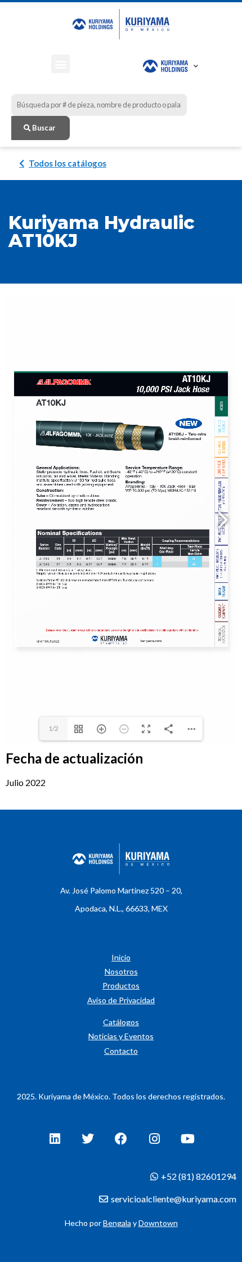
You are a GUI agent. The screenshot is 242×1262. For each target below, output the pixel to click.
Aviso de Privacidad (121, 1000)
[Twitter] (87, 1138)
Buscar (43, 127)
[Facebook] (121, 1138)
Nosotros (121, 971)
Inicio (121, 957)
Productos (121, 985)
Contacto (121, 1051)
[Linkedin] (54, 1138)
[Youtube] (187, 1138)
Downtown (158, 1223)
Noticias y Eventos (121, 1036)
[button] (60, 64)
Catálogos (121, 1022)
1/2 (53, 728)
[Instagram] (154, 1138)
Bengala (117, 1223)
